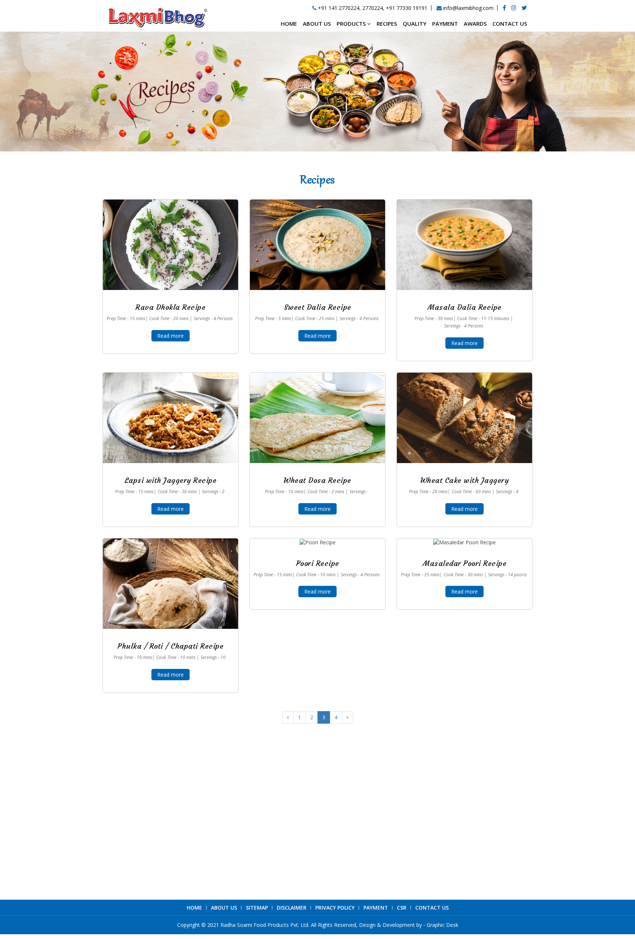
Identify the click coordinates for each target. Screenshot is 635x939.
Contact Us (509, 23)
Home (289, 23)
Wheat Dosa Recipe (317, 480)
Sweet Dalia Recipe (317, 307)
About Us (317, 23)
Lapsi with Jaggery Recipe (171, 480)
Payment (445, 23)
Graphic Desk (442, 924)
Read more (170, 335)
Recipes (387, 23)
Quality (414, 23)
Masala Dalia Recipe (464, 307)
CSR (401, 907)
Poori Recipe (317, 563)
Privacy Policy (335, 907)
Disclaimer (291, 907)
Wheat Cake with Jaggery (464, 480)
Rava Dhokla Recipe (170, 307)
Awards (475, 23)
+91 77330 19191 (406, 7)
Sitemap (257, 907)
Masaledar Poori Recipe (464, 563)
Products (352, 23)
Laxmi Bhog (423, 818)
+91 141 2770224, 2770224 (163, 828)
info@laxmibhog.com (155, 857)
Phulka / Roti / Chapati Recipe (170, 646)
